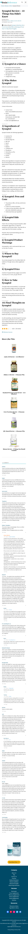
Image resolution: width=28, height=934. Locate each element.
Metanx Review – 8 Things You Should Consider (14, 449)
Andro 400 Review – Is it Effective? (14, 357)
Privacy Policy (11, 929)
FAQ (14, 874)
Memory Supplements (14, 895)
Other (10, 6)
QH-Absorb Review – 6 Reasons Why (14, 431)
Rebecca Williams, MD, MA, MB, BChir (14, 20)
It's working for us (12, 639)
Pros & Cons (5, 27)
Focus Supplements (14, 893)
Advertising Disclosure (14, 885)
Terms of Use (17, 929)
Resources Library (14, 906)
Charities (14, 878)
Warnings (17, 27)
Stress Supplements (14, 896)
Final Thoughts (13, 28)
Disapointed (11, 688)
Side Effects (12, 27)
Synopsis (14, 25)
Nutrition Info (20, 25)
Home (2, 6)
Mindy (10, 696)
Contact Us (14, 876)
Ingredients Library (14, 908)
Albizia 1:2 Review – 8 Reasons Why (14, 375)
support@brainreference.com (14, 926)
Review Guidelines (14, 882)
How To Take (5, 28)
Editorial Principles (14, 883)
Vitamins (14, 900)
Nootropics (14, 891)
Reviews (6, 6)
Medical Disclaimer (14, 880)
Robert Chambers (12, 536)
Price (22, 27)
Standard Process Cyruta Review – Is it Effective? (14, 393)
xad (9, 739)
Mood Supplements (14, 898)
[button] (22, 2)
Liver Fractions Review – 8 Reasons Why (14, 412)
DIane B (10, 609)
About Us (14, 873)
